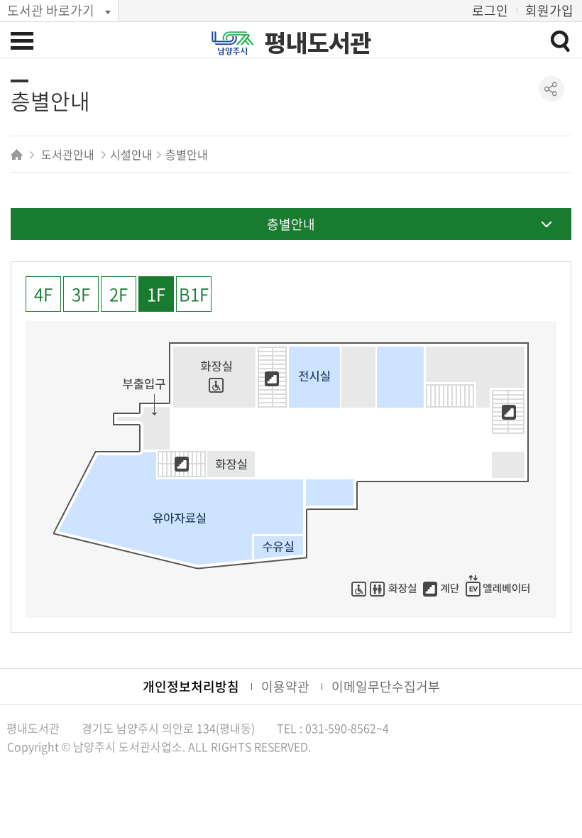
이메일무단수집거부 (385, 686)
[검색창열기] (560, 40)
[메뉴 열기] (22, 40)
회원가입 (549, 10)
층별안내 (291, 224)
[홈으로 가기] (18, 154)
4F (43, 294)
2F (118, 294)
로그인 (490, 10)
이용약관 (285, 686)
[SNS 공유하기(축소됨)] (552, 89)
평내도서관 (318, 43)
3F (81, 294)
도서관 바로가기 (50, 10)
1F (156, 294)
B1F (194, 294)
